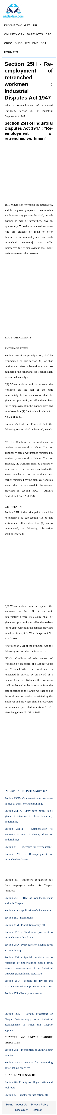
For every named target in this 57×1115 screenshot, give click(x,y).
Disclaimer (21, 1110)
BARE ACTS (35, 34)
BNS (35, 43)
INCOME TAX (13, 25)
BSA (43, 43)
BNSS (18, 43)
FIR (35, 25)
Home (9, 1104)
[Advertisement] (28, 171)
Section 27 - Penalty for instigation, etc (26, 1094)
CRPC (8, 43)
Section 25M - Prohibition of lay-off (25, 924)
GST (27, 25)
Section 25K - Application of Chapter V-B (28, 910)
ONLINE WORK (14, 34)
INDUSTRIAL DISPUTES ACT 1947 (26, 790)
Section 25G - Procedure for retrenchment (28, 846)
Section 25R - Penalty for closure (23, 993)
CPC (48, 34)
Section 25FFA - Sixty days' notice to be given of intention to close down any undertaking (29, 816)
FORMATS (11, 52)
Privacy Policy (39, 1104)
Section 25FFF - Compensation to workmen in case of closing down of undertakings (29, 834)
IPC (27, 43)
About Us (21, 1104)
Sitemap (37, 1110)
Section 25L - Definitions (19, 917)
